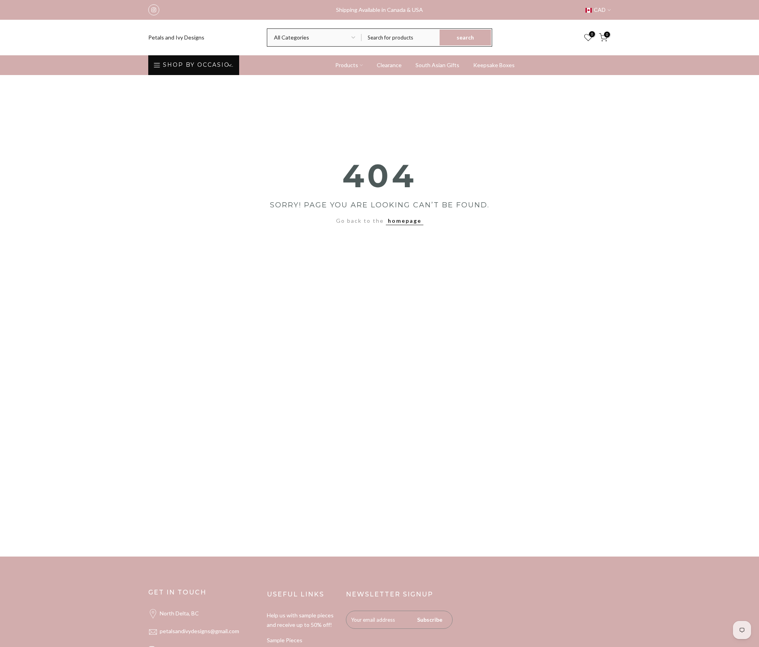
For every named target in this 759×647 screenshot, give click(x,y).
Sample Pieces (284, 640)
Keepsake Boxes (494, 65)
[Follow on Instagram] (153, 9)
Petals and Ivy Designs (176, 37)
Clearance (389, 65)
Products (346, 65)
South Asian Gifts (437, 65)
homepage (404, 220)
